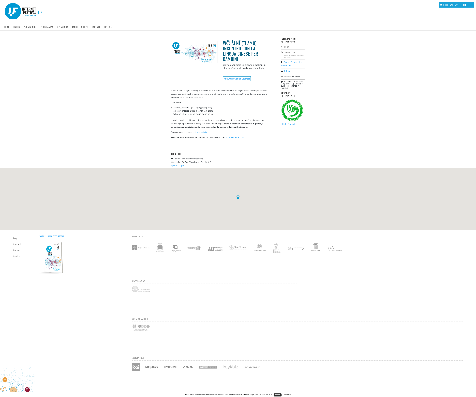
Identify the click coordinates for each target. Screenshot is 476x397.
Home (7, 27)
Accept (277, 395)
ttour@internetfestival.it (234, 137)
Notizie (85, 27)
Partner (96, 27)
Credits (16, 256)
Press (107, 27)
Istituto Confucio (288, 124)
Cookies (16, 250)
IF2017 (16, 27)
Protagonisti (30, 27)
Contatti (17, 244)
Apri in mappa (177, 165)
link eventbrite (201, 132)
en (464, 4)
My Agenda (62, 27)
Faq (15, 238)
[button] (238, 197)
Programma (47, 27)
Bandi (75, 27)
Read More (287, 395)
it (460, 4)
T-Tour (287, 71)
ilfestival (456, 5)
